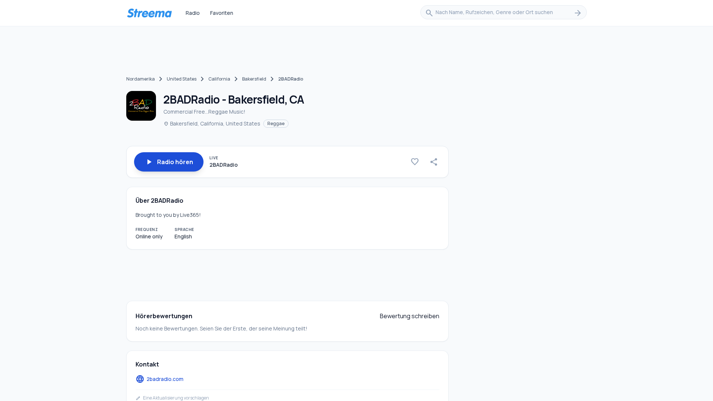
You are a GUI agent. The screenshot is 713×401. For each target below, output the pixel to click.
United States (181, 79)
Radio (193, 12)
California (219, 79)
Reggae (275, 123)
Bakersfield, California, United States (211, 123)
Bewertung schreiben (409, 316)
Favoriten (221, 12)
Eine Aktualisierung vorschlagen (172, 398)
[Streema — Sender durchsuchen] (149, 13)
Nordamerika (140, 79)
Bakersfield (254, 79)
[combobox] (503, 13)
